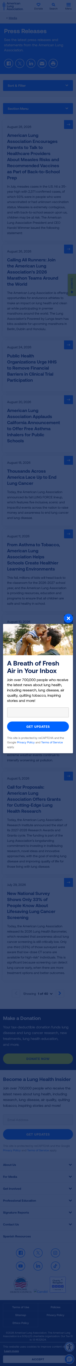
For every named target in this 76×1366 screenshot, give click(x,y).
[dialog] (38, 683)
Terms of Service (52, 742)
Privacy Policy (26, 742)
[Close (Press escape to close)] (38, 619)
